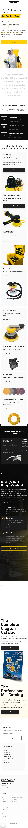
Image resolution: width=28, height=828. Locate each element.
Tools (3, 797)
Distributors (15, 801)
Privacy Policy (20, 821)
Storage (14, 795)
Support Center (5, 814)
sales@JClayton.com (6, 787)
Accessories (14, 799)
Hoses (3, 799)
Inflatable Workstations (17, 797)
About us (3, 809)
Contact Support (5, 816)
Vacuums (4, 795)
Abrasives (4, 801)
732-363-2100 (5, 785)
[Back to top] (3, 825)
